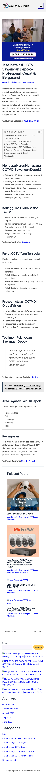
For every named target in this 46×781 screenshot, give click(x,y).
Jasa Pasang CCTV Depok (20, 513)
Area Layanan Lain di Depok (17, 153)
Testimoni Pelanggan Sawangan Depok (21, 150)
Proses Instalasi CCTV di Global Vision (21, 147)
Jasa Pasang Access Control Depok (18, 738)
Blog (4, 734)
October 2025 (8, 704)
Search (5, 643)
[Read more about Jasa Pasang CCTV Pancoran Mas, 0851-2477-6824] (23, 602)
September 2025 (10, 708)
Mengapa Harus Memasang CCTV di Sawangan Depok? (20, 136)
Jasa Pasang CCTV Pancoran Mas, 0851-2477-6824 (21, 609)
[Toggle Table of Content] (38, 132)
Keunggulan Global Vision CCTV (18, 141)
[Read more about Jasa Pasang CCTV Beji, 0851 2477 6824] (18, 580)
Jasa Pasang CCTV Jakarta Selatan (18, 751)
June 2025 (7, 722)
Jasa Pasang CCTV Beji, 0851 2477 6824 (21, 585)
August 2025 (8, 713)
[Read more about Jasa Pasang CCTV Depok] (23, 494)
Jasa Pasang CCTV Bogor (14, 742)
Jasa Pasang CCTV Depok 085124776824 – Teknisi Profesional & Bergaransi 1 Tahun (20, 563)
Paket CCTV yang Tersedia (17, 144)
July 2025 (6, 717)
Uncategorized (9, 760)
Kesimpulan (10, 156)
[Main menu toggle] (41, 6)
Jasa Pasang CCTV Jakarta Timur (17, 756)
